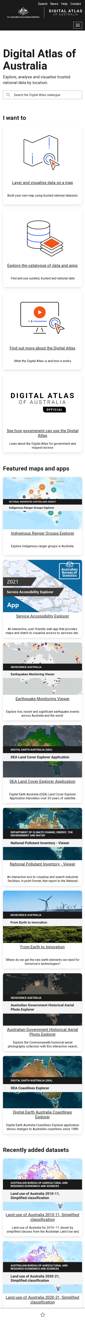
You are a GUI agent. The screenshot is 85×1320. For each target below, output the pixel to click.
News (54, 4)
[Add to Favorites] (42, 1314)
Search (42, 4)
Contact (75, 4)
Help (64, 4)
